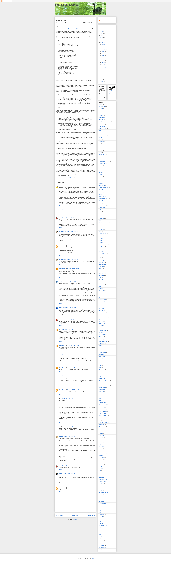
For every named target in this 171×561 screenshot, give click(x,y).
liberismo (101, 499)
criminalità (101, 464)
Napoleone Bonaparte (103, 360)
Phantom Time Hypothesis (104, 380)
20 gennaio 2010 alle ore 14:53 (67, 329)
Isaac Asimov (102, 323)
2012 (101, 39)
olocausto (101, 176)
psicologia (101, 115)
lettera (73, 91)
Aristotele (101, 183)
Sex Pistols (101, 393)
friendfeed (101, 483)
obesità (100, 235)
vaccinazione (101, 545)
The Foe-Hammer (62, 231)
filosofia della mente (103, 479)
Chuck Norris (101, 279)
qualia (100, 527)
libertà (100, 172)
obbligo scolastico (102, 128)
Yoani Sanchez (102, 426)
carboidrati (101, 455)
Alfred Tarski (101, 262)
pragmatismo (102, 521)
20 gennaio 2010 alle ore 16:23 (67, 354)
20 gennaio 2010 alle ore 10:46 (68, 217)
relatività (101, 534)
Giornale (67, 152)
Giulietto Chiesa (102, 154)
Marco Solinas (102, 349)
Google (100, 314)
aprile (103, 58)
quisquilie (101, 113)
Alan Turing (101, 260)
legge (100, 170)
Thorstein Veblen (102, 205)
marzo (103, 60)
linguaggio (101, 119)
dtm (59, 329)
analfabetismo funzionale (104, 161)
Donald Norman (102, 299)
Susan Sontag (102, 407)
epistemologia (102, 126)
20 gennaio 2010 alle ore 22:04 (71, 405)
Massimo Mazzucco (103, 196)
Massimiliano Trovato (103, 358)
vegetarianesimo (102, 547)
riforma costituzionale (103, 244)
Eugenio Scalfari (102, 301)
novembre (104, 46)
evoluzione (101, 110)
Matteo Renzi (102, 159)
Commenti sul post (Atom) (77, 519)
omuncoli (101, 516)
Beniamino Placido (103, 271)
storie (100, 178)
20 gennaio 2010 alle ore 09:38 (67, 209)
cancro (100, 214)
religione (101, 150)
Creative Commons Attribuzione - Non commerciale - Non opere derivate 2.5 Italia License (112, 94)
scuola (100, 152)
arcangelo (101, 437)
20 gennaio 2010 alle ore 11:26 (73, 246)
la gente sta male (102, 496)
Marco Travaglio (102, 352)
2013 (101, 37)
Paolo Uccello (102, 371)
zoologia (101, 549)
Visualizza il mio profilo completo (106, 21)
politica (100, 148)
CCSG (100, 277)
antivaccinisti (101, 435)
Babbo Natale (102, 185)
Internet (100, 156)
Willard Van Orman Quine (104, 422)
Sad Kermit (101, 391)
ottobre (103, 47)
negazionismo (102, 510)
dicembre (104, 44)
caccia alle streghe (103, 163)
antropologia (101, 124)
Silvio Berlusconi (102, 396)
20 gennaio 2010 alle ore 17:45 (67, 375)
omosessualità (102, 514)
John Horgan (101, 332)
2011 (101, 40)
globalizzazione (102, 488)
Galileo (100, 194)
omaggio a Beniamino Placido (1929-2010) (106, 72)
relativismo (101, 532)
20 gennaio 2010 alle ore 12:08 (72, 259)
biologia (100, 448)
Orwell (100, 365)
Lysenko (100, 345)
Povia (100, 382)
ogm (100, 512)
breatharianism (102, 453)
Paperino (101, 376)
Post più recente (59, 515)
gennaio (103, 64)
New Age (101, 363)
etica (100, 143)
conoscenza (101, 461)
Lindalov (60, 473)
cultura (100, 466)
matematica (101, 174)
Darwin (100, 137)
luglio (103, 53)
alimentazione (102, 431)
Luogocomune (102, 343)
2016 (101, 31)
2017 (101, 29)
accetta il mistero (104, 65)
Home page (75, 515)
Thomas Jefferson (103, 411)
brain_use (61, 436)
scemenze (101, 540)
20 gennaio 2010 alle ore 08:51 (72, 185)
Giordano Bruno (102, 312)
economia (101, 108)
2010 (101, 42)
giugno (103, 55)
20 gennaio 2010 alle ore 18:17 (67, 398)
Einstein (100, 192)
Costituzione (101, 189)
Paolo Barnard (102, 369)
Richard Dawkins (102, 387)
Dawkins (101, 288)
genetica (101, 167)
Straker (100, 203)
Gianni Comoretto (62, 185)
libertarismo (101, 501)
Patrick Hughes (102, 378)
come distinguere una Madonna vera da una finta (106, 69)
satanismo (101, 536)
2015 (101, 33)
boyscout (101, 450)
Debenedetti (101, 290)
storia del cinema (102, 543)
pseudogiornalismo (103, 525)
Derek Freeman (102, 292)
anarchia (101, 433)
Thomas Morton (62, 246)
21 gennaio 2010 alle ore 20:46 (73, 426)
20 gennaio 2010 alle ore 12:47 (70, 281)
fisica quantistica (102, 481)
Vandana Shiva (102, 207)
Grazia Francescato (103, 317)
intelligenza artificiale (103, 492)
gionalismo (101, 485)
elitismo (100, 475)
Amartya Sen (101, 181)
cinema (100, 139)
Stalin (100, 400)
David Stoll (101, 286)
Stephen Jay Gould (103, 404)
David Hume (101, 284)
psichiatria (101, 240)
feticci (100, 220)
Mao (100, 347)
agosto (103, 51)
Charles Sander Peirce (104, 187)
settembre (104, 49)
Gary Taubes (101, 308)
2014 (101, 35)
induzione (101, 490)
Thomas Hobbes (102, 409)
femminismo (101, 218)
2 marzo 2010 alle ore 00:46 (72, 488)
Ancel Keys (101, 266)
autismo (100, 444)
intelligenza (101, 229)
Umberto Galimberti (103, 415)
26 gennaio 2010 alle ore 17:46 (68, 465)
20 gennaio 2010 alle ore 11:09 (72, 231)
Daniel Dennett (102, 281)
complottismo (102, 106)
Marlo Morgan (102, 356)
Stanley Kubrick (102, 402)
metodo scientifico (103, 233)
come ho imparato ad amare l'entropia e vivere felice (105, 76)
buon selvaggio (102, 117)
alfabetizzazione (102, 145)
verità (100, 257)
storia (100, 130)
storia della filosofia (63, 179)
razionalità (101, 242)
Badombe (101, 268)
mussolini (101, 507)
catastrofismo (102, 457)
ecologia (101, 165)
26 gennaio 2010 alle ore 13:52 (69, 436)
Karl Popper (101, 336)
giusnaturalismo (102, 227)
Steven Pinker (102, 200)
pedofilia (101, 518)
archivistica (101, 439)
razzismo (101, 529)
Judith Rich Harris (102, 334)
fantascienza (101, 477)
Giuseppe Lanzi (62, 405)
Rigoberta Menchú (103, 389)
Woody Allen (101, 424)
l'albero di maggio (66, 4)
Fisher (100, 306)
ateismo (100, 442)
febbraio (103, 62)
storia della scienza (103, 253)
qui (58, 141)
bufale (100, 211)
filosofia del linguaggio (103, 222)
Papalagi (101, 374)
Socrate (100, 398)
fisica (100, 224)
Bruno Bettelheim (102, 273)
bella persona (102, 446)
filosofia (100, 104)
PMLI (100, 367)
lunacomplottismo (102, 503)
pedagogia (101, 238)
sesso (100, 249)
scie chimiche (102, 246)
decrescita (101, 468)
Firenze (100, 303)
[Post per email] (74, 177)
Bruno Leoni (101, 275)
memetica (101, 505)
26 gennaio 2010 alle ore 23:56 (69, 473)
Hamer (100, 319)
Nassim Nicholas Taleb (104, 198)
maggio (103, 57)
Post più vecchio (91, 515)
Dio (99, 297)
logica (100, 231)
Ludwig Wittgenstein (103, 341)
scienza (100, 132)
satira (100, 538)
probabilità (101, 523)
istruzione (101, 494)
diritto (100, 472)
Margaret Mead (102, 354)
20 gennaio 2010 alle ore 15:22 (73, 345)
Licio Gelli (101, 339)
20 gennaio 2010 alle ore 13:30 (68, 319)
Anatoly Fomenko (102, 264)
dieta (100, 470)
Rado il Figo (61, 281)
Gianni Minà (101, 310)
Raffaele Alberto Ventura (104, 385)
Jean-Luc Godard (102, 328)
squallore (101, 251)
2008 (101, 81)
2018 (101, 28)
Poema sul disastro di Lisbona (74, 28)
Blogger (92, 558)
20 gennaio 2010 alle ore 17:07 (73, 367)
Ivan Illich (101, 325)
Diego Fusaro (102, 295)
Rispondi (60, 205)
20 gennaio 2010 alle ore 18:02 (73, 389)
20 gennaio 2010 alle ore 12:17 (73, 268)
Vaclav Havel (101, 418)
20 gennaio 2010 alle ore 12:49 (70, 307)
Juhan (60, 217)
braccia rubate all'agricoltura (105, 121)
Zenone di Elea (102, 428)
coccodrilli (101, 459)
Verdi (100, 420)
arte (100, 209)
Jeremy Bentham (102, 330)
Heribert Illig (101, 321)
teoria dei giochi (102, 255)
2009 (101, 79)
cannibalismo (102, 216)
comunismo (101, 141)
